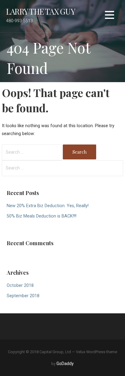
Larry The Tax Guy (40, 11)
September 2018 (23, 295)
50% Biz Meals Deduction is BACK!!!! (41, 216)
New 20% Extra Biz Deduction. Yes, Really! (48, 205)
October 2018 (20, 285)
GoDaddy (65, 363)
